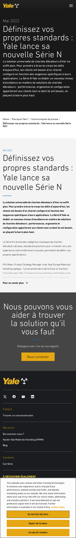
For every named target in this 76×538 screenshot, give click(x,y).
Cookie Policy (58, 507)
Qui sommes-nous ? (13, 434)
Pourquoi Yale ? (20, 119)
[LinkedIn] (32, 396)
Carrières (8, 463)
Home (6, 119)
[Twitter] (5, 396)
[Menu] (71, 6)
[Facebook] (14, 396)
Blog (5, 445)
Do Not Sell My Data (38, 514)
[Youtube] (23, 396)
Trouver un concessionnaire (18, 415)
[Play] (65, 100)
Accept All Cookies (37, 532)
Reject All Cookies (38, 523)
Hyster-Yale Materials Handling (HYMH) (23, 439)
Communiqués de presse (44, 119)
